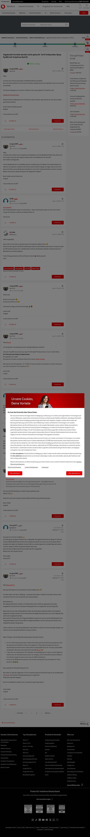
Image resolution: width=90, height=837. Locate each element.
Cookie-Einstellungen (31, 467)
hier (38, 420)
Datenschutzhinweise (14, 467)
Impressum (45, 467)
